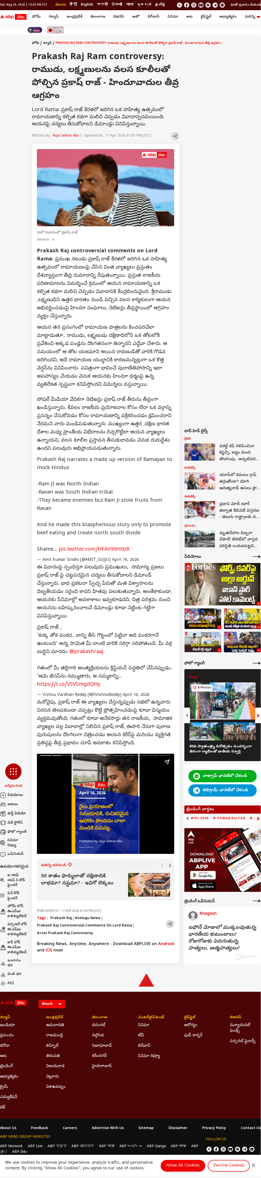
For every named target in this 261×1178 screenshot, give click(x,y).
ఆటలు (12, 804)
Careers (70, 1128)
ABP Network (11, 1146)
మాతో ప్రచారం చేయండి (245, 5)
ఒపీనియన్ (15, 854)
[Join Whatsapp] (222, 5)
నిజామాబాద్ (102, 1046)
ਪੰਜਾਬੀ (117, 5)
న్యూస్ (54, 17)
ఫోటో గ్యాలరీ (17, 832)
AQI (10, 983)
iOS (49, 951)
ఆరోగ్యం (190, 1025)
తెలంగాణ (97, 17)
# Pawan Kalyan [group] (229, 818)
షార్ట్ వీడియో (16, 813)
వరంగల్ (98, 1025)
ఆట (189, 17)
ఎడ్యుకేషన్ (8, 1097)
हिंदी (73, 5)
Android (166, 944)
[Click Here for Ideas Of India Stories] (56, 30)
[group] (105, 885)
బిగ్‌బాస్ (153, 17)
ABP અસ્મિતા (130, 1146)
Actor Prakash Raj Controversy (65, 933)
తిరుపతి (53, 1056)
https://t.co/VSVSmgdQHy (68, 684)
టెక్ (2, 1107)
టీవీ (141, 1035)
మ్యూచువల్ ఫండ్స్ (240, 1028)
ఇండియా (7, 1025)
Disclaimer (178, 1128)
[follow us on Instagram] (208, 5)
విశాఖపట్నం (56, 1087)
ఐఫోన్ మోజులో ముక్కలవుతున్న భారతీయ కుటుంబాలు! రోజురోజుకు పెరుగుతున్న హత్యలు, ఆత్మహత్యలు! (222, 938)
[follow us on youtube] (201, 5)
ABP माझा (106, 1146)
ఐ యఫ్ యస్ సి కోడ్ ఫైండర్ (16, 880)
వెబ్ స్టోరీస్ (15, 822)
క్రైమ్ (4, 1087)
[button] (13, 775)
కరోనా (5, 1046)
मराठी (102, 5)
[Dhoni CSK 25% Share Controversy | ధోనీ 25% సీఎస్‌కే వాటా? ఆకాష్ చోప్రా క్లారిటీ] (242, 618)
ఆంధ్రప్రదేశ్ (74, 17)
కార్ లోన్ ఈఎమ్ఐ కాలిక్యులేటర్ (17, 947)
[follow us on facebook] (187, 5)
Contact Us (251, 1128)
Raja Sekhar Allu (65, 136)
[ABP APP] (203, 875)
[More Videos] (257, 557)
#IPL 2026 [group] (199, 818)
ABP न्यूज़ (57, 1146)
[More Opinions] (257, 901)
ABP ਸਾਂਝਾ (178, 1146)
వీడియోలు (15, 795)
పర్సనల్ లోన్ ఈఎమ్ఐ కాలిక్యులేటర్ (17, 929)
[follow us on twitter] (179, 5)
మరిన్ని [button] (250, 17)
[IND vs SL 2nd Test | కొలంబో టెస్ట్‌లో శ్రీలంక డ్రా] (202, 618)
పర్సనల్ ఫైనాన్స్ (243, 1041)
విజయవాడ (55, 1066)
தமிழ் (160, 5)
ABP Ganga (156, 1146)
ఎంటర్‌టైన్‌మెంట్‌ (151, 1018)
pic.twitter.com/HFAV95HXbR (94, 549)
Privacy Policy (214, 1128)
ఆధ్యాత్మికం (228, 17)
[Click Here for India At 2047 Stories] (35, 30)
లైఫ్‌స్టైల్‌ (206, 17)
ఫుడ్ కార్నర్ (193, 1035)
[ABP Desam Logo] (13, 17)
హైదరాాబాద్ (102, 1066)
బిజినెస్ (118, 17)
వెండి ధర (14, 974)
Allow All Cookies (183, 1166)
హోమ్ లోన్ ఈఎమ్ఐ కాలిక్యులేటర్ (17, 911)
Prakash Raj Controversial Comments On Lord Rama (84, 925)
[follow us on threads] (194, 5)
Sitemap (146, 1128)
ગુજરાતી (144, 5)
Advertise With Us (108, 1128)
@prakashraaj (86, 652)
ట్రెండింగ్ (6, 1066)
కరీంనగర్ (99, 1056)
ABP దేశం (19, 1152)
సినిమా (173, 17)
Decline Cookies (228, 1166)
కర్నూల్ (52, 1046)
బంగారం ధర (14, 963)
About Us (8, 1128)
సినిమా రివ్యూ (12, 843)
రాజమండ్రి (54, 1035)
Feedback (39, 1128)
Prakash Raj (61, 918)
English (87, 5)
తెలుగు (60, 5)
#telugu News (88, 918)
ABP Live (35, 1146)
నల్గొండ (98, 1035)
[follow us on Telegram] (215, 5)
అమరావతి (55, 1025)
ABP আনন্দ (83, 1146)
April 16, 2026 (125, 560)
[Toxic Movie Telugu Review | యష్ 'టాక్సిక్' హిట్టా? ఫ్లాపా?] (242, 642)
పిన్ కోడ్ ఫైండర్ (13, 896)
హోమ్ (36, 17)
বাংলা (129, 5)
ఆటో (136, 17)
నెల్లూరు (52, 1077)
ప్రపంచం (7, 1035)
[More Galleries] (257, 663)
